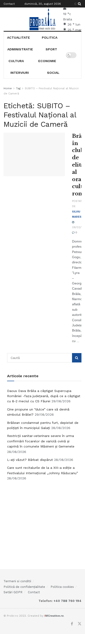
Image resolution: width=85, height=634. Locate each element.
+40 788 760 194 (67, 601)
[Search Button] (79, 3)
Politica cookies (62, 587)
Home (8, 88)
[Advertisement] (44, 519)
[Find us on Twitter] (79, 624)
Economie (47, 61)
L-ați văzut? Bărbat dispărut (30, 460)
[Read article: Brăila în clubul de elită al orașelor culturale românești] (34, 154)
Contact (9, 3)
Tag (18, 88)
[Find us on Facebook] (72, 624)
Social (53, 73)
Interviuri (19, 73)
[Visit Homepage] (42, 19)
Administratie (20, 49)
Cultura (16, 61)
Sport (51, 49)
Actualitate (18, 37)
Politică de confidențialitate (24, 587)
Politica (49, 37)
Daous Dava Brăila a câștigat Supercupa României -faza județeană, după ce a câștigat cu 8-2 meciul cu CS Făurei (43, 396)
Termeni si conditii (17, 581)
